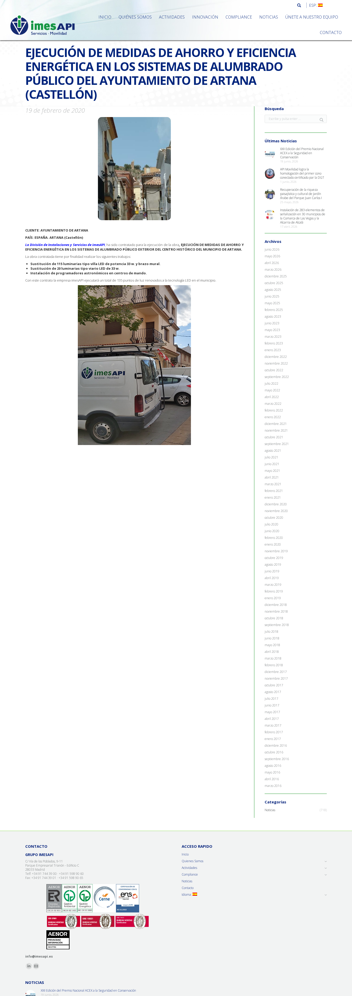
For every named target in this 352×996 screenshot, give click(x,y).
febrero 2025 (274, 310)
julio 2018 (271, 632)
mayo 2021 (272, 471)
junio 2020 (272, 531)
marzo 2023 (273, 337)
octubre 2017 (274, 685)
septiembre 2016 (277, 759)
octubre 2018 (274, 618)
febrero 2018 (274, 665)
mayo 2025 (272, 303)
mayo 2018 (272, 645)
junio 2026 (272, 250)
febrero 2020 (274, 538)
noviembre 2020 (276, 511)
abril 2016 (272, 779)
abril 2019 (272, 578)
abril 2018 (272, 652)
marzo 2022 (273, 404)
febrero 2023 (274, 343)
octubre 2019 (274, 558)
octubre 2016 (274, 752)
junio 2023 (272, 323)
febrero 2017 (274, 732)
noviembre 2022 (276, 363)
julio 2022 (271, 384)
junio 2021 (272, 464)
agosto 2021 (273, 451)
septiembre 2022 (277, 377)
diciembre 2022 (276, 357)
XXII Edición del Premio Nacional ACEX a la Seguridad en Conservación (302, 153)
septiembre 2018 (277, 625)
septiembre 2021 (277, 444)
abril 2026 (272, 263)
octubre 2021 (274, 437)
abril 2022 (272, 397)
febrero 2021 (274, 491)
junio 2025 (272, 296)
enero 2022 (273, 417)
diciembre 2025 (276, 276)
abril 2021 (272, 477)
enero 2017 (273, 739)
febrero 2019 (274, 591)
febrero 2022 (274, 410)
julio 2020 (271, 524)
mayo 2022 (272, 390)
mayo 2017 (272, 712)
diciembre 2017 (276, 672)
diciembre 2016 (276, 746)
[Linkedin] (29, 966)
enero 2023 (273, 350)
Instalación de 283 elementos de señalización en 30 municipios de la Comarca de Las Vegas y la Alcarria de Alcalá (302, 216)
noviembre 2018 (276, 612)
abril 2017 (272, 719)
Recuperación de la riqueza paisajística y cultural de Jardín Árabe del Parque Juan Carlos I (301, 194)
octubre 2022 (274, 370)
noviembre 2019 (276, 551)
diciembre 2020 (276, 504)
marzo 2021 (273, 484)
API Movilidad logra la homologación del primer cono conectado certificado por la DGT (302, 173)
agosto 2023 (273, 317)
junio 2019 (272, 571)
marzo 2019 (273, 585)
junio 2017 (272, 705)
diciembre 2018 (276, 605)
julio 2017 (271, 699)
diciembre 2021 (276, 424)
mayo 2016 (272, 772)
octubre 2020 (274, 518)
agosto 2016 (273, 766)
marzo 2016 (273, 786)
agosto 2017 (273, 692)
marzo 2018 (273, 658)
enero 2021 (273, 498)
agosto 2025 (273, 290)
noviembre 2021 (276, 431)
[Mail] (36, 966)
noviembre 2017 (276, 679)
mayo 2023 (272, 330)
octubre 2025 (274, 283)
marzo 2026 (273, 270)
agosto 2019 (273, 565)
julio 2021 (271, 457)
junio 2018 (272, 638)
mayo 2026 (272, 256)
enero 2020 (273, 544)
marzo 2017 (273, 725)
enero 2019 (273, 598)
